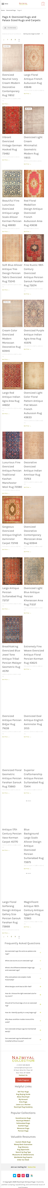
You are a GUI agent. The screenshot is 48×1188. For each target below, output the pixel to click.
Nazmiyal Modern (23, 1153)
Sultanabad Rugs (23, 1156)
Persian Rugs (23, 1163)
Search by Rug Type (23, 1184)
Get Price (6, 104)
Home (3, 10)
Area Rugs (23, 1134)
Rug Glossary (23, 1179)
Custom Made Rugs (23, 1174)
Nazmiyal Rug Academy (23, 1139)
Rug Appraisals (23, 1182)
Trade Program (23, 1112)
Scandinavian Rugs (23, 1150)
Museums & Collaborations (23, 1187)
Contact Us (23, 1108)
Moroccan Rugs (23, 1161)
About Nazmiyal (23, 1129)
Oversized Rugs (11, 10)
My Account (23, 1132)
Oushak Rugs (23, 1158)
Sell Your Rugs (23, 1124)
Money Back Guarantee (23, 1177)
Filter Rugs (12, 27)
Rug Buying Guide (23, 1127)
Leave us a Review (23, 1137)
